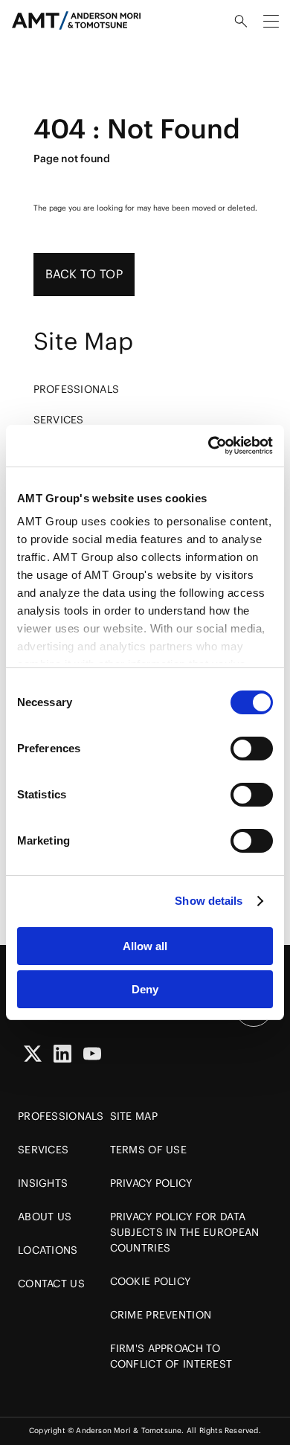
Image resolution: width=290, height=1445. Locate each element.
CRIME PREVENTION (160, 1314)
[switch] (252, 748)
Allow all (145, 946)
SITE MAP (134, 1116)
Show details (208, 900)
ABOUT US (44, 1216)
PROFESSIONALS (76, 389)
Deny (145, 989)
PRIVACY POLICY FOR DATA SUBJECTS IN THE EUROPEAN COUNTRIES (185, 1232)
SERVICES (58, 419)
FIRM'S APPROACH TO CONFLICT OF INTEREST (171, 1356)
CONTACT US (51, 1283)
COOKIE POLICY (150, 1281)
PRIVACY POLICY (151, 1183)
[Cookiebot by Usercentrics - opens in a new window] (208, 445)
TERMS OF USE (148, 1149)
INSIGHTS (43, 1183)
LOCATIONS (48, 1250)
